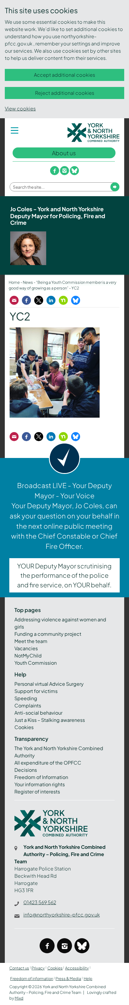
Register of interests (37, 791)
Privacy (38, 968)
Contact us (19, 968)
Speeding (25, 698)
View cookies (20, 108)
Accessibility (77, 968)
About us (64, 152)
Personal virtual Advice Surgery (49, 684)
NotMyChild (28, 655)
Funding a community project (47, 634)
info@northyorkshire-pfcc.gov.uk (61, 914)
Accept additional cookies (64, 75)
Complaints (27, 705)
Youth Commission (35, 663)
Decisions (25, 770)
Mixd (19, 998)
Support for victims (36, 691)
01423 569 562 (39, 902)
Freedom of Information (41, 777)
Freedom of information (31, 978)
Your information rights (39, 784)
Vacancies (26, 648)
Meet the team (30, 641)
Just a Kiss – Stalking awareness (49, 720)
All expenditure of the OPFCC (47, 762)
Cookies (24, 727)
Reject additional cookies (64, 93)
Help (88, 978)
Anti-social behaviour (38, 713)
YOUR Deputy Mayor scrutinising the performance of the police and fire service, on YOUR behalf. (64, 575)
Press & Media (68, 978)
